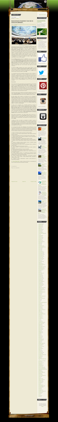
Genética (40, 303)
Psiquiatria (40, 356)
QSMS (40, 357)
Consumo (40, 257)
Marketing (40, 324)
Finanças (40, 297)
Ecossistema (40, 278)
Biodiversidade (41, 241)
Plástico (40, 349)
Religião (40, 370)
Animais (40, 231)
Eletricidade (40, 280)
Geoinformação (41, 305)
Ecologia (40, 276)
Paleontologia (41, 344)
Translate (17, 18)
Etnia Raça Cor (41, 288)
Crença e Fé (40, 259)
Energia (40, 282)
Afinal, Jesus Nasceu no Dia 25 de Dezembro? (44, 173)
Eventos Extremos (41, 289)
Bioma (40, 243)
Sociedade (40, 381)
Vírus (39, 396)
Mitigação (40, 331)
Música (40, 334)
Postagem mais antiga (33, 181)
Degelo (40, 262)
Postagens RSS (17, 9)
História (40, 311)
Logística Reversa (41, 322)
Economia (20, 24)
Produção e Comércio (42, 354)
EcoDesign (40, 275)
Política (40, 350)
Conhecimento (41, 254)
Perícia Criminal (41, 346)
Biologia (40, 242)
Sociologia (40, 382)
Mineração (40, 329)
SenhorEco (40, 380)
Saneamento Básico (41, 375)
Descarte (40, 265)
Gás (39, 301)
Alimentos (40, 230)
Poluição (40, 351)
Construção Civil (41, 256)
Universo (40, 395)
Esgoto (40, 286)
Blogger (42, 406)
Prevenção (40, 353)
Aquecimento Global (41, 233)
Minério (40, 330)
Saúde (40, 376)
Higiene (40, 310)
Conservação (40, 255)
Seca (39, 377)
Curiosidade (40, 261)
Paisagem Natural (41, 343)
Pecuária (40, 345)
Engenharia (40, 283)
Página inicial (24, 181)
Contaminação (41, 258)
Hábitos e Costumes (41, 309)
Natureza (40, 335)
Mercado (40, 327)
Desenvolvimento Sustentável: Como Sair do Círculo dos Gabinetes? (22, 21)
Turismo (40, 393)
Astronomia (40, 237)
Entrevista (40, 285)
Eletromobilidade (41, 281)
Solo (39, 383)
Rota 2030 (40, 374)
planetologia (40, 348)
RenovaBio (40, 371)
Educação (40, 279)
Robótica (40, 373)
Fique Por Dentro (41, 298)
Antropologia (40, 232)
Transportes (40, 392)
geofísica (40, 304)
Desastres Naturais (41, 264)
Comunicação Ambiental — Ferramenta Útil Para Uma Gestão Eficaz (41, 21)
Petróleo (40, 347)
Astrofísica (40, 236)
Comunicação (41, 253)
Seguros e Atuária (41, 379)
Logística (40, 321)
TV (39, 394)
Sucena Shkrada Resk (16, 161)
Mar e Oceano (41, 323)
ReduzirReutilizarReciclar (42, 369)
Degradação (40, 263)
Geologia (40, 306)
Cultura (40, 260)
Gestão (40, 307)
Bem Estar (40, 240)
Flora (39, 300)
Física (39, 299)
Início (12, 9)
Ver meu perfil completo (42, 48)
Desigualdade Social (16, 24)
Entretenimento (41, 284)
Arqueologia (40, 235)
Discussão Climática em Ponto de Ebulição (44, 147)
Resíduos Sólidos (41, 372)
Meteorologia (40, 328)
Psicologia (40, 355)
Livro (39, 320)
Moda (39, 333)
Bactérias (40, 239)
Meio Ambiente (27, 24)
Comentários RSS (24, 9)
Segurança (40, 378)
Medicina (40, 325)
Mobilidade (40, 332)
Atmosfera (40, 238)
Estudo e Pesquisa (41, 287)
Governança (40, 308)
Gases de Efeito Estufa (23, 24)
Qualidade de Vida (34, 24)
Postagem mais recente (14, 181)
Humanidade (40, 312)
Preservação (30, 24)
